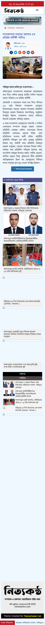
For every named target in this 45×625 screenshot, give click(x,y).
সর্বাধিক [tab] (22, 378)
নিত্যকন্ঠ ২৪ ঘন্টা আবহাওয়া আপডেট (22, 20)
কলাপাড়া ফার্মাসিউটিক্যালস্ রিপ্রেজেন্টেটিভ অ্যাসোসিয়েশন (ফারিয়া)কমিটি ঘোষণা (20, 239)
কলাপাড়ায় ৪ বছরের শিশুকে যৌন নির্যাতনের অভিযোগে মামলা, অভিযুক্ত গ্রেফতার (21, 209)
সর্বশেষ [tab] (22, 374)
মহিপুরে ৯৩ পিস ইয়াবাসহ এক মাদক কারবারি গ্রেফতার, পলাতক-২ (22, 302)
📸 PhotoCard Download (22, 169)
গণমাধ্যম (11, 28)
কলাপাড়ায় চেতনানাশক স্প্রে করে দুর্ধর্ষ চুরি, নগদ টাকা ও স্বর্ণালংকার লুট (21, 365)
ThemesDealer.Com (32, 616)
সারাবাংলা (20, 28)
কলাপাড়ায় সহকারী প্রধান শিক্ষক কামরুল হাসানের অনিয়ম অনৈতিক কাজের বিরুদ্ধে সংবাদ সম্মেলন (22, 334)
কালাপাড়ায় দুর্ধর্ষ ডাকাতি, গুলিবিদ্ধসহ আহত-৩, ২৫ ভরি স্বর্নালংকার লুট (22, 270)
